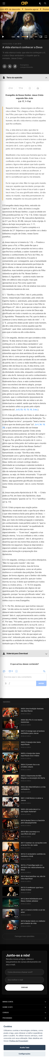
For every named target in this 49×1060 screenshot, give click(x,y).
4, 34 (38, 425)
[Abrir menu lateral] (4, 3)
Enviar (24, 987)
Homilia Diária (7, 43)
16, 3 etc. (34, 410)
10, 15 (26, 410)
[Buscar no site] (45, 3)
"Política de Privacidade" (18, 1041)
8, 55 (19, 410)
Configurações (24, 1054)
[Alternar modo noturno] (40, 3)
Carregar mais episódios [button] (24, 936)
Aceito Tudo (24, 1047)
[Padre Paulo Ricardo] (24, 3)
